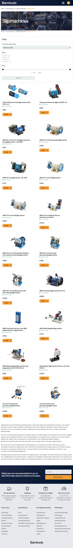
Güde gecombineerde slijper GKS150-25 (53, 102)
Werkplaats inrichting (61, 531)
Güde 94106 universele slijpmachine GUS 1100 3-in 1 (16, 103)
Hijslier (38, 520)
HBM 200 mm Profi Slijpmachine (13, 215)
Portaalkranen (40, 531)
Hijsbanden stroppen (42, 518)
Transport (4, 534)
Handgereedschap (24, 520)
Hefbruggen (58, 515)
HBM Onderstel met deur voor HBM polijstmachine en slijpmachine (14, 329)
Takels (38, 534)
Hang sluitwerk (6, 526)
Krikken (3, 528)
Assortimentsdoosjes (61, 512)
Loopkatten (40, 528)
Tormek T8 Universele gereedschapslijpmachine (48, 405)
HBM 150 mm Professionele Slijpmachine (53, 140)
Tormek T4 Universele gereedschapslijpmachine (11, 405)
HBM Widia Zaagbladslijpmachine (50, 328)
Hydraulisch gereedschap (26, 523)
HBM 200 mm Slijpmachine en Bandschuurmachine (49, 216)
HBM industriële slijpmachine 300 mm (52, 291)
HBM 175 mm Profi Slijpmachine (50, 178)
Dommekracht (40, 512)
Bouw (20, 512)
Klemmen (39, 526)
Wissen (18, 78)
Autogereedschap (7, 518)
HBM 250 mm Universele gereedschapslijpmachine (48, 254)
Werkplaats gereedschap (62, 528)
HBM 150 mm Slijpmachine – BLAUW (14, 178)
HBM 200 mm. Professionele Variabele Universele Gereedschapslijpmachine (15, 254)
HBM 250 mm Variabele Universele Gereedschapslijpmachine (14, 292)
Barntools (9, 3)
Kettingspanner (41, 523)
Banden (3, 520)
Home (3, 8)
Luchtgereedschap (20, 8)
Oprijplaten (4, 531)
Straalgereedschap (61, 526)
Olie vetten (58, 523)
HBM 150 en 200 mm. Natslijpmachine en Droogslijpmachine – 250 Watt (16, 141)
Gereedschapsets (23, 518)
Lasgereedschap (60, 518)
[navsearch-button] (68, 2)
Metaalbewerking (60, 520)
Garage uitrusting (6, 523)
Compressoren (22, 515)
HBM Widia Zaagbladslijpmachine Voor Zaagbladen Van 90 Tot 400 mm (15, 367)
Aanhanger (4, 512)
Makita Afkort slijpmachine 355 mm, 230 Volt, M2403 (54, 367)
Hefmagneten (40, 515)
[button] (63, 2)
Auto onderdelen (6, 515)
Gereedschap (10, 8)
